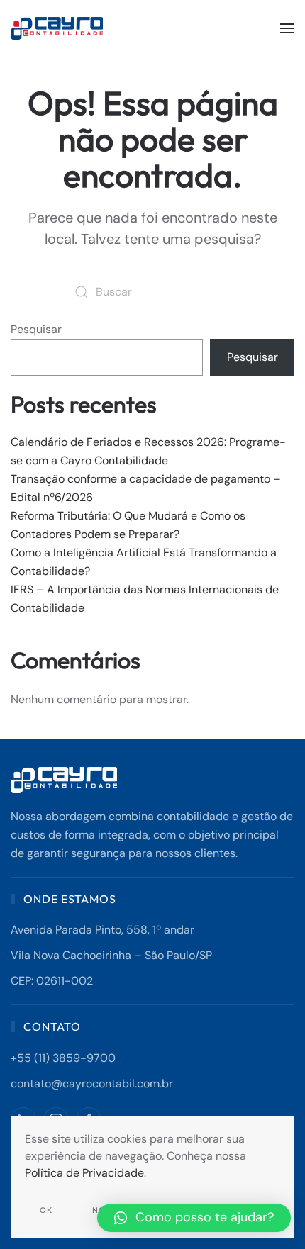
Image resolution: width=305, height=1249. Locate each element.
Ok (46, 1210)
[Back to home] (58, 28)
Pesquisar (36, 329)
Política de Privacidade (84, 1172)
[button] (287, 28)
